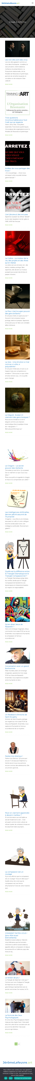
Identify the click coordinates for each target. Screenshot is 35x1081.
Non (10, 1078)
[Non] (33, 1074)
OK (6, 1078)
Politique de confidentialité (23, 1078)
